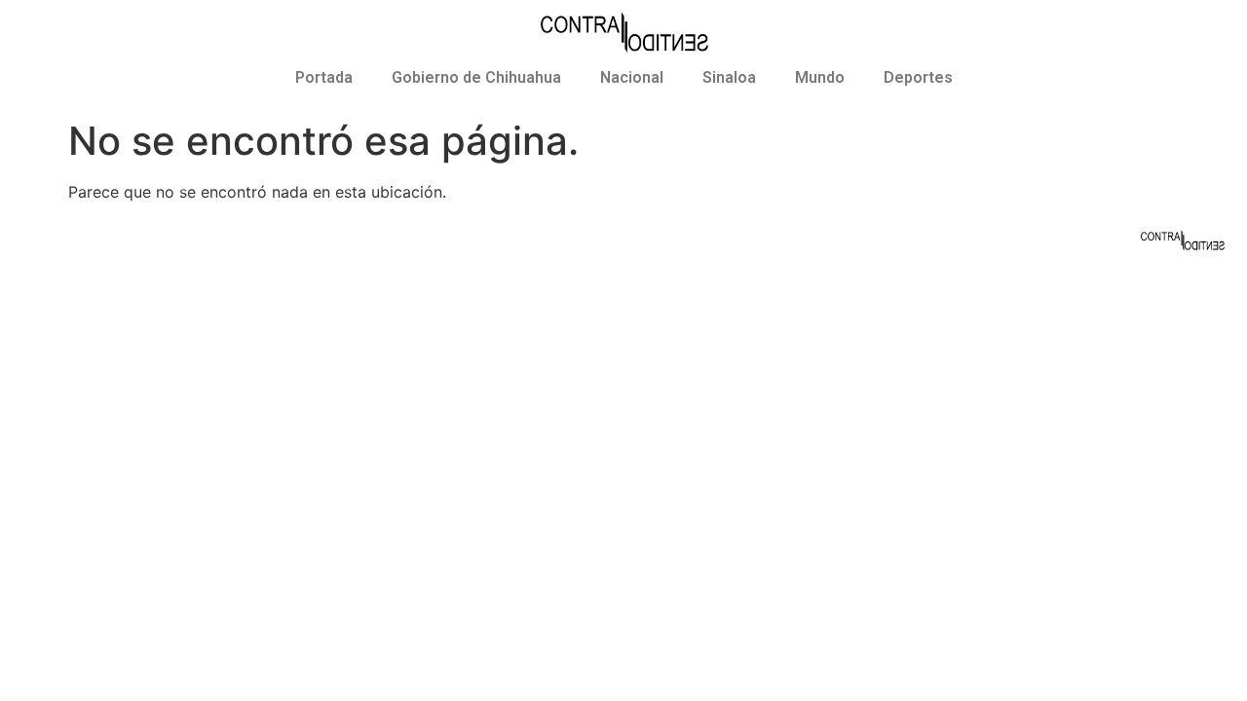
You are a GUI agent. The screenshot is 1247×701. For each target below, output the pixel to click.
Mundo (820, 77)
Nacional (631, 77)
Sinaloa (729, 77)
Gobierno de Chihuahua (476, 77)
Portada (324, 77)
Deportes (918, 77)
